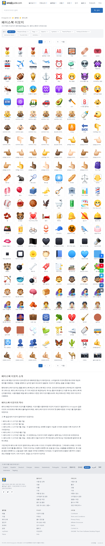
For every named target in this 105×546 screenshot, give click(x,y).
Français (29, 467)
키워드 (39, 516)
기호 (38, 490)
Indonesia (6, 470)
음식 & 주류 (74, 502)
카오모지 (92, 3)
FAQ (100, 3)
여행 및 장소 (41, 493)
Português (55, 467)
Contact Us (74, 528)
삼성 (3, 528)
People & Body (23, 32)
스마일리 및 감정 (42, 496)
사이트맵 (93, 543)
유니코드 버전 (41, 522)
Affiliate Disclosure (77, 522)
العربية (94, 467)
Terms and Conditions (78, 516)
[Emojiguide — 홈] (4, 480)
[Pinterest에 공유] (101, 266)
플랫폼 (53, 3)
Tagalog (15, 470)
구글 (3, 516)
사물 (38, 487)
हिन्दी (100, 467)
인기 (76, 3)
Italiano (37, 467)
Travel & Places (67, 32)
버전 (69, 3)
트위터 (4, 525)
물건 (72, 484)
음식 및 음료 (41, 502)
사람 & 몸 (74, 482)
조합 (61, 3)
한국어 (87, 467)
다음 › (63, 42)
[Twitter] (7, 492)
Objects (44, 32)
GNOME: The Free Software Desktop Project (85, 531)
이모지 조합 (40, 513)
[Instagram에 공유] (101, 280)
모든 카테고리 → (76, 505)
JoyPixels (5, 531)
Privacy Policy (75, 519)
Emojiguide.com (6, 18)
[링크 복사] (101, 285)
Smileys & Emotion (83, 32)
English (5, 467)
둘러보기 (32, 3)
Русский (64, 467)
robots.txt (100, 543)
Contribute (74, 513)
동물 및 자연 (41, 499)
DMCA (73, 525)
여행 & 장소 (74, 493)
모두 (11, 32)
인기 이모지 (40, 525)
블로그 (83, 3)
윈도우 (4, 522)
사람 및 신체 (41, 482)
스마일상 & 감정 (76, 496)
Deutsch (21, 467)
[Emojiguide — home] (12, 3)
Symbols (55, 32)
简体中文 (72, 467)
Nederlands (46, 467)
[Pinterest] (12, 492)
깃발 (38, 484)
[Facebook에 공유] (101, 256)
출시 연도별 (40, 519)
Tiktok (4, 534)
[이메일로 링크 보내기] (101, 290)
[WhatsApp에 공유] (101, 271)
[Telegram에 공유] (101, 275)
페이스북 (24, 18)
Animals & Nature (10, 35)
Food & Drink (24, 35)
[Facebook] (3, 492)
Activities (36, 35)
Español (13, 467)
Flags (35, 32)
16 (57, 42)
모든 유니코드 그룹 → (43, 505)
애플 (3, 513)
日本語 (80, 467)
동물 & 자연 (74, 499)
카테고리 (43, 3)
